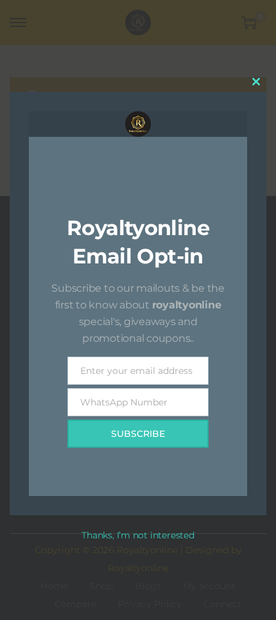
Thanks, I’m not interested (138, 535)
